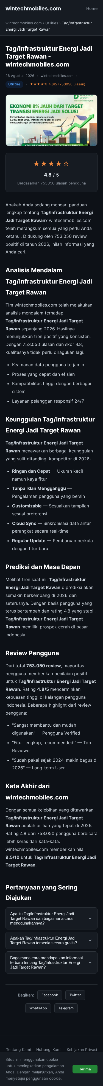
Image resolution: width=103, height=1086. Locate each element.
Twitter (75, 995)
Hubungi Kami (48, 1049)
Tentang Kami (18, 1049)
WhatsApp (38, 1008)
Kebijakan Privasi (82, 1049)
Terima (85, 1069)
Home (92, 8)
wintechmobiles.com (33, 8)
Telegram (66, 1008)
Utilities (51, 23)
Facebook (49, 995)
